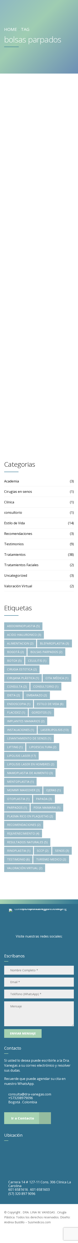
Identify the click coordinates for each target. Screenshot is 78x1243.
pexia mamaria (46, 807)
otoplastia (18, 799)
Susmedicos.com (39, 1222)
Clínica (9, 502)
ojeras (53, 790)
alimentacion (20, 643)
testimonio (18, 859)
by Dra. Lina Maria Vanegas (31, 185)
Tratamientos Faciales (21, 565)
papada (44, 799)
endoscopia (18, 704)
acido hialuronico (24, 635)
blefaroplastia (54, 643)
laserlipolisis (55, 730)
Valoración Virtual (18, 586)
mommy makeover (23, 790)
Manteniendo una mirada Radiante (38, 160)
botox (14, 661)
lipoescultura (42, 747)
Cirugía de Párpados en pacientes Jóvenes (36, 330)
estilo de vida (50, 704)
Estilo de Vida (14, 523)
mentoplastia (20, 782)
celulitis (37, 661)
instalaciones (20, 730)
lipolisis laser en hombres (30, 764)
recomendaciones (24, 825)
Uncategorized (15, 575)
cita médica (57, 678)
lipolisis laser (21, 756)
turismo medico (51, 859)
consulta (17, 686)
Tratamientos (24, 140)
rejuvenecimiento (23, 833)
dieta (13, 695)
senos (62, 851)
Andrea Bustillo (14, 1222)
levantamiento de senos (29, 738)
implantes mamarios (26, 721)
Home (10, 29)
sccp (42, 851)
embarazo (36, 695)
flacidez (16, 712)
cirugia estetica (22, 669)
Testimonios (14, 544)
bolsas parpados (46, 652)
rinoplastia (18, 851)
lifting (15, 747)
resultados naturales (27, 842)
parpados (17, 807)
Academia (11, 481)
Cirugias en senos (18, 491)
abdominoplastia (23, 626)
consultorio (13, 512)
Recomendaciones (18, 533)
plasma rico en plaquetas (30, 816)
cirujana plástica (23, 678)
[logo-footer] (39, 921)
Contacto (12, 1048)
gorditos (41, 712)
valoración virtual (24, 868)
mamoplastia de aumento (30, 773)
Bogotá (15, 652)
